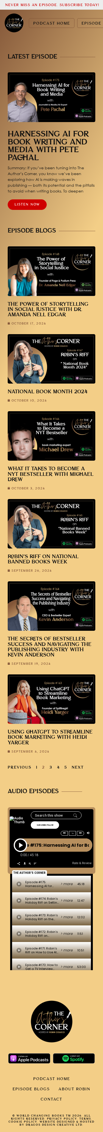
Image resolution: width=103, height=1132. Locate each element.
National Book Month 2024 (48, 391)
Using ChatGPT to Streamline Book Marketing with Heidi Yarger (50, 737)
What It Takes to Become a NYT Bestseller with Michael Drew (50, 474)
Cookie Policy (23, 1121)
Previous (20, 767)
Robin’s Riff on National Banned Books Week (43, 559)
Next (78, 767)
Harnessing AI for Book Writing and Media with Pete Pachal (48, 146)
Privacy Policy (62, 1118)
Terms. (85, 1118)
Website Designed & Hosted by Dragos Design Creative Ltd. (57, 1123)
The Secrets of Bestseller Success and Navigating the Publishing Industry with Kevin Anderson (49, 647)
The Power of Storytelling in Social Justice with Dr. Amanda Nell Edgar (48, 309)
